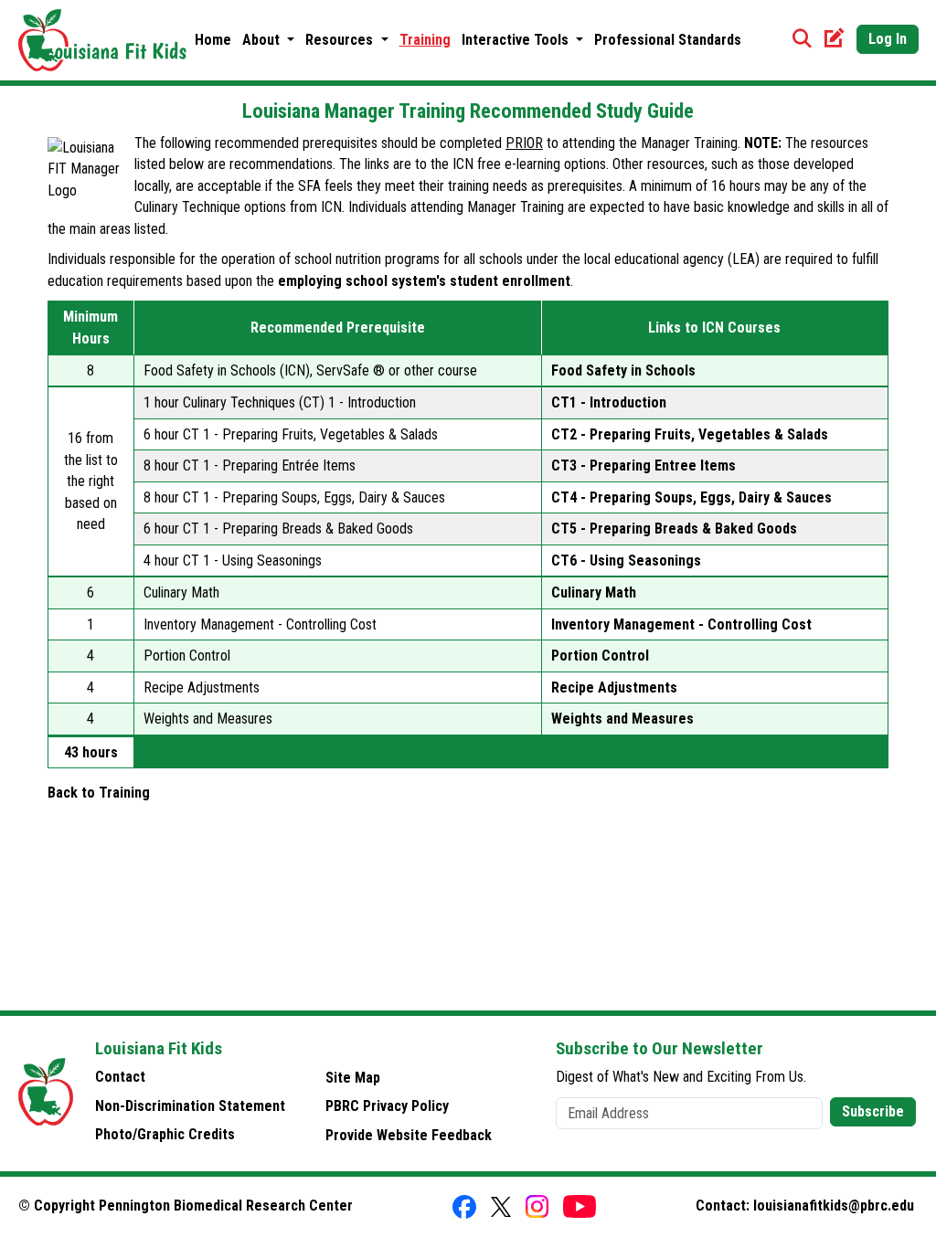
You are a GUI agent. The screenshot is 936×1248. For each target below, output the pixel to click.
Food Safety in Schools (623, 370)
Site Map (352, 1077)
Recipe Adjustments (614, 687)
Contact (120, 1076)
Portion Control (600, 655)
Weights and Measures (622, 718)
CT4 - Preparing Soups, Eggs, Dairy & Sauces (691, 497)
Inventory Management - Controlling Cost (681, 624)
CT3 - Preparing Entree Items (643, 465)
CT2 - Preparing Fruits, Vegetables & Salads (689, 434)
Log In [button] (887, 39)
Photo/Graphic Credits (165, 1134)
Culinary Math (593, 592)
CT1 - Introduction (608, 402)
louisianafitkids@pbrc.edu (833, 1205)
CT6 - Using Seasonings (626, 560)
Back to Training (99, 792)
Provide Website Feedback (408, 1135)
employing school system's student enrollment (424, 281)
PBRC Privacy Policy (387, 1106)
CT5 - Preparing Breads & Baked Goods (674, 528)
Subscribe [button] (873, 1111)
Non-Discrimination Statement (190, 1106)
